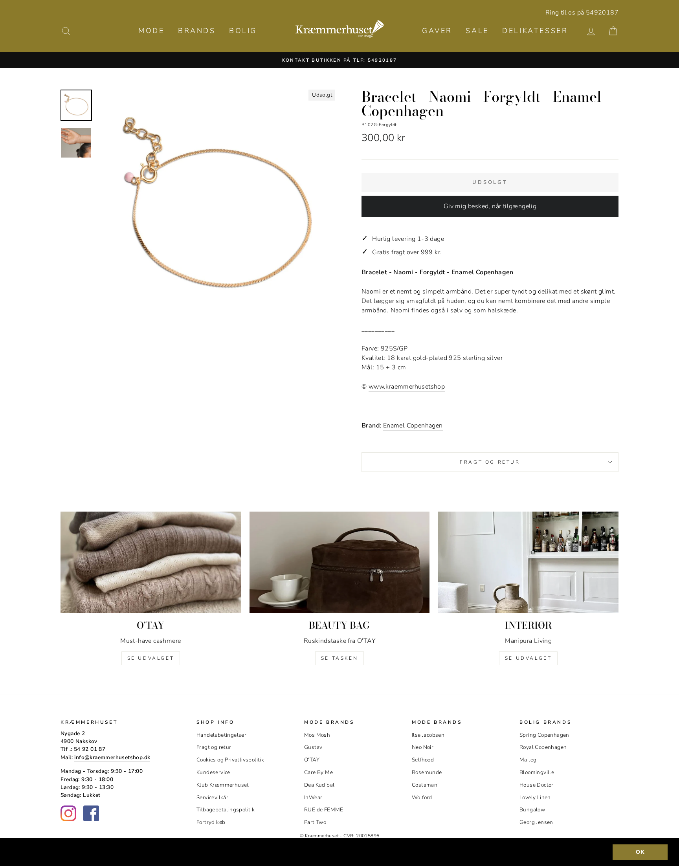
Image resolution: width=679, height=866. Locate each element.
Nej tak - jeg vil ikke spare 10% (339, 537)
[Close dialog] (483, 321)
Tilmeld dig (339, 484)
